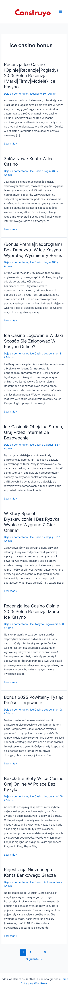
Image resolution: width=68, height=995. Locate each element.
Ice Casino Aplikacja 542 (45, 882)
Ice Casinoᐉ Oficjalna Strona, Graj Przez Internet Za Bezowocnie (33, 432)
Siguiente (34, 959)
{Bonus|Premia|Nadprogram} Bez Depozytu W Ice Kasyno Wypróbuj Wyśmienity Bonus (33, 250)
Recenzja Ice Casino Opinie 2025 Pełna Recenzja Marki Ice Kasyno (31, 611)
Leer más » (10, 144)
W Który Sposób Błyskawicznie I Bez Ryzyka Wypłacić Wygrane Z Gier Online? (31, 522)
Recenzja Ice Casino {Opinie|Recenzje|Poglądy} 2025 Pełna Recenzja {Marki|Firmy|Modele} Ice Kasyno (31, 75)
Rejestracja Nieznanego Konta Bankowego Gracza (30, 872)
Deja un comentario (16, 93)
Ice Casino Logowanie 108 (46, 709)
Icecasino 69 (38, 93)
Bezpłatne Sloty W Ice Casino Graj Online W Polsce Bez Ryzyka (33, 784)
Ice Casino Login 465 (43, 171)
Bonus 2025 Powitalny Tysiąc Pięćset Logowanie (33, 700)
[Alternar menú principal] (60, 11)
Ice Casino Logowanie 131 (46, 353)
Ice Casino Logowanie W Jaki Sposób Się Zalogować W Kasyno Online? (33, 341)
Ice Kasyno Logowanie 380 (47, 624)
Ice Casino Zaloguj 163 (44, 444)
